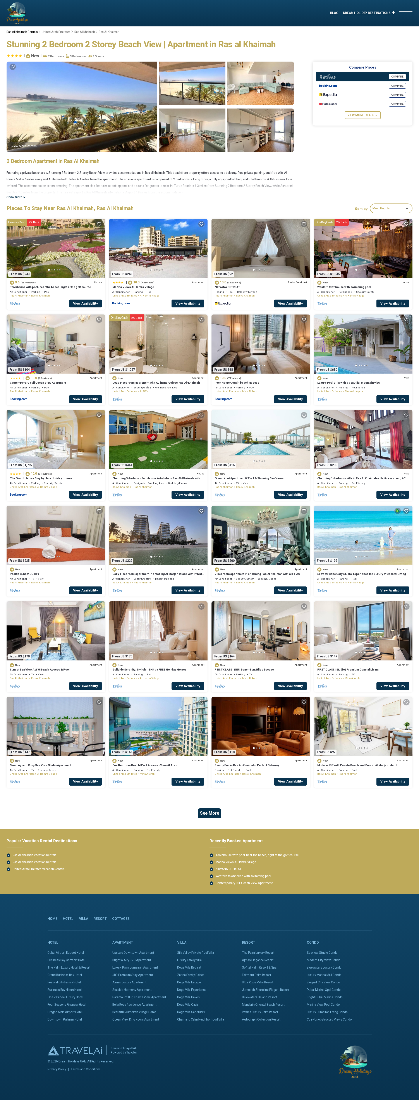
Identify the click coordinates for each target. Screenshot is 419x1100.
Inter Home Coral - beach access (237, 383)
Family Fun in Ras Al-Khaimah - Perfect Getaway (247, 765)
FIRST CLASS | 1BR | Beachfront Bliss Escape (244, 669)
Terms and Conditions (86, 1069)
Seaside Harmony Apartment (132, 990)
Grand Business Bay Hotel (65, 975)
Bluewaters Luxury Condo (324, 967)
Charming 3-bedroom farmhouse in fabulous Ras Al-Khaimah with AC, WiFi (156, 480)
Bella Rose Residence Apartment (134, 1004)
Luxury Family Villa (189, 960)
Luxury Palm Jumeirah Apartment (135, 967)
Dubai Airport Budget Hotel (66, 952)
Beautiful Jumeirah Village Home (134, 1012)
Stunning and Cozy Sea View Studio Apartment (40, 765)
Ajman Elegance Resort (257, 960)
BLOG (334, 13)
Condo (313, 942)
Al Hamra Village (150, 296)
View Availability (85, 303)
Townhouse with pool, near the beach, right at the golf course (50, 287)
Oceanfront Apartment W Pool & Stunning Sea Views (249, 478)
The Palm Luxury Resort (258, 952)
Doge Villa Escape (189, 982)
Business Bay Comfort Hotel (66, 960)
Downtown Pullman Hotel (65, 1019)
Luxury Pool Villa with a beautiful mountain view (349, 383)
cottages (121, 918)
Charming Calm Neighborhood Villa (200, 1019)
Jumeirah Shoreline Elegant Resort (265, 990)
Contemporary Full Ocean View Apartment (38, 383)
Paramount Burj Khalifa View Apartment (139, 997)
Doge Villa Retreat (189, 967)
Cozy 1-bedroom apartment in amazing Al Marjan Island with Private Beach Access (158, 576)
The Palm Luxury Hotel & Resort (69, 967)
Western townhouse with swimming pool (344, 287)
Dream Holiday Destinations (367, 13)
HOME (52, 918)
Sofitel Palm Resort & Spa (259, 967)
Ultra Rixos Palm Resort (257, 982)
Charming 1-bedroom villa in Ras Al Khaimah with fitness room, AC (361, 478)
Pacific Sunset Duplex (24, 574)
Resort (100, 918)
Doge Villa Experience (191, 990)
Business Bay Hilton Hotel (65, 990)
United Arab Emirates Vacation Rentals (39, 869)
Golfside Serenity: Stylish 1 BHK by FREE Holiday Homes (149, 669)
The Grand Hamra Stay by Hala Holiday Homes (41, 478)
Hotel (68, 918)
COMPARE (397, 77)
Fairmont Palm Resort (256, 975)
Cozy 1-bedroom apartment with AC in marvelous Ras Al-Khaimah (156, 383)
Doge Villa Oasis (188, 1004)
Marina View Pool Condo (323, 1004)
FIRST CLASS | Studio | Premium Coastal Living (348, 669)
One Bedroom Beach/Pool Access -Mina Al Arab (144, 765)
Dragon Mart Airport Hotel (65, 1012)
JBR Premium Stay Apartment (132, 975)
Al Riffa (144, 391)
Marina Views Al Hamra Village (133, 287)
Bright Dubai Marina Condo (325, 997)
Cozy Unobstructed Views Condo (329, 1019)
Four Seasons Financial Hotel (67, 1004)
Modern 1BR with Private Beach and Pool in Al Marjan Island (357, 765)
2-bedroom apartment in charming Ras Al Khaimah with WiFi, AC (257, 574)
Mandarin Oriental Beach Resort (263, 1004)
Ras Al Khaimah (84, 32)
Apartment (122, 942)
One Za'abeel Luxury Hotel (65, 997)
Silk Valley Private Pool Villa (195, 952)
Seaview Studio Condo (322, 952)
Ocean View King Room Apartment (135, 1019)
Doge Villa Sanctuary (191, 1012)
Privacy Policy (57, 1069)
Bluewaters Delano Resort (259, 997)
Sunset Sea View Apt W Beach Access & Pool (39, 669)
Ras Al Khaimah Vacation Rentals (34, 855)
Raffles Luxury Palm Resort (260, 1012)
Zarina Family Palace (190, 975)
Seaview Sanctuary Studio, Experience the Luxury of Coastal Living (361, 574)
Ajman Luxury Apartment (129, 982)
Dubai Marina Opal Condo (324, 990)
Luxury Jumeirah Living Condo (327, 1012)
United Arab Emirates (56, 32)
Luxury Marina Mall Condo (324, 975)
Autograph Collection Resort (261, 1019)
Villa (83, 918)
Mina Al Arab (249, 391)
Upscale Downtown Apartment (133, 952)
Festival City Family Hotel (64, 982)
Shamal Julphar (354, 391)
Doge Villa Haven (188, 997)
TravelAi (132, 1052)
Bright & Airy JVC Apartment (131, 960)
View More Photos (24, 146)
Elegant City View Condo (323, 982)
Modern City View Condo (323, 960)
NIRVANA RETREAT (227, 287)
